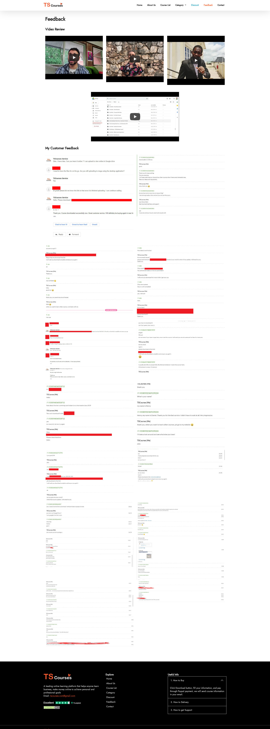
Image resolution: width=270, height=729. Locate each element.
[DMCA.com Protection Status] (52, 708)
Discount (195, 5)
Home (139, 5)
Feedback (208, 5)
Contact (221, 5)
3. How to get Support (181, 710)
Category (180, 5)
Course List (165, 5)
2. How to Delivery (180, 702)
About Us (151, 5)
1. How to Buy (177, 680)
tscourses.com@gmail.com (62, 695)
